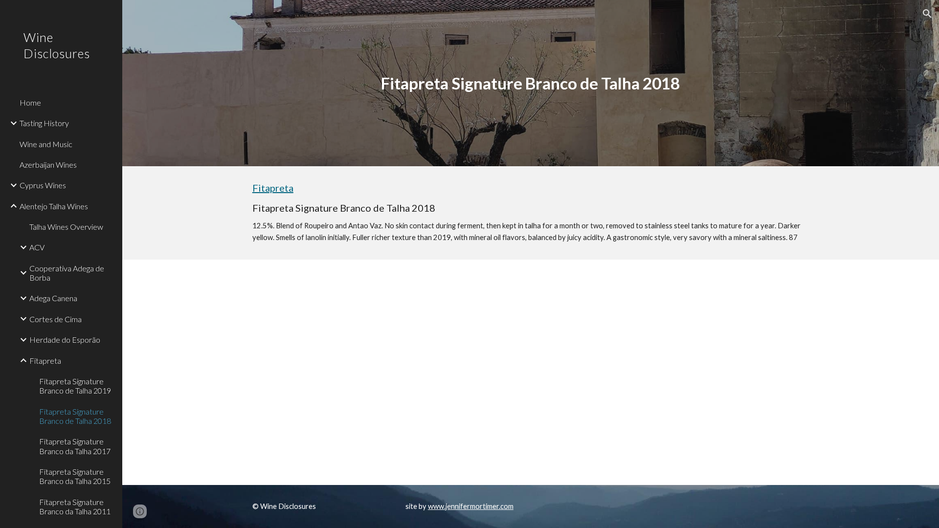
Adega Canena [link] (53, 298)
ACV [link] (37, 247)
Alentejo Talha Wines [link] (54, 206)
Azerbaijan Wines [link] (48, 164)
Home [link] (30, 102)
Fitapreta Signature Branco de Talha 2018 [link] (75, 416)
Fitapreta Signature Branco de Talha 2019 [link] (75, 385)
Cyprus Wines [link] (43, 185)
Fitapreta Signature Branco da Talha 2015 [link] (75, 476)
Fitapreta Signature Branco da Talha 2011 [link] (75, 506)
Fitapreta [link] (45, 360)
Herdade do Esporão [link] (64, 339)
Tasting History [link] (44, 123)
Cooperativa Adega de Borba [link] (66, 273)
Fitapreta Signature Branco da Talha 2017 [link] (75, 446)
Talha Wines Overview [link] (66, 226)
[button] (927, 13)
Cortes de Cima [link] (55, 319)
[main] (530, 83)
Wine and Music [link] (46, 144)
